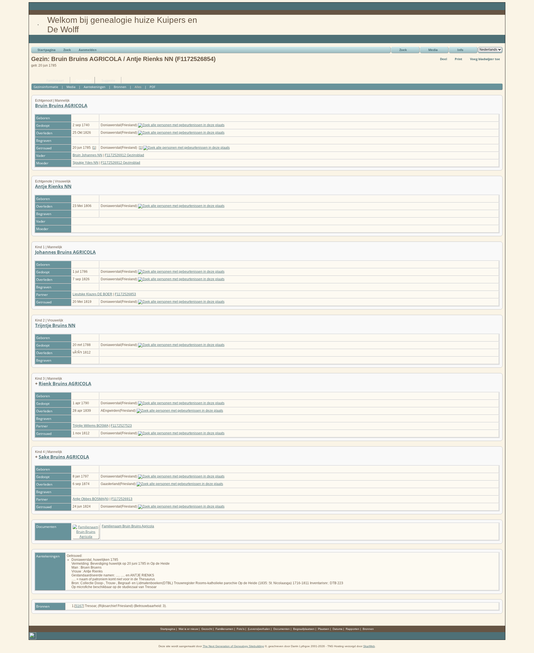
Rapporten (352, 628)
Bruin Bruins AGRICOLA (61, 106)
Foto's (240, 628)
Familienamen (224, 628)
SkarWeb (369, 646)
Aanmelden (88, 50)
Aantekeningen (94, 87)
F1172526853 (125, 294)
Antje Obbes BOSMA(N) (91, 499)
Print (458, 59)
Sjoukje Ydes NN (85, 163)
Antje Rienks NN (53, 186)
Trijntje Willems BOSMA (90, 426)
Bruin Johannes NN (87, 155)
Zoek (67, 50)
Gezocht (206, 628)
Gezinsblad (84, 80)
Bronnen (120, 87)
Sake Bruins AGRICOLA (64, 457)
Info (460, 50)
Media (433, 50)
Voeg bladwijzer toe (485, 59)
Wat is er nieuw (188, 628)
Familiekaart (55, 80)
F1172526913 (121, 499)
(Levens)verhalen (259, 628)
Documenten (281, 628)
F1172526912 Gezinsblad (124, 155)
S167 (79, 606)
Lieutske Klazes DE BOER (92, 294)
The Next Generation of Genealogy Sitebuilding (233, 646)
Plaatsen (323, 628)
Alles (138, 87)
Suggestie (108, 80)
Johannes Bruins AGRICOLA (65, 252)
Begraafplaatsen (304, 628)
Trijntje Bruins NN (55, 325)
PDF (152, 87)
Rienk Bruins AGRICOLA (65, 384)
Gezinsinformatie (46, 87)
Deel (443, 59)
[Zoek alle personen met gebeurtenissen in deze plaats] (181, 125)
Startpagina (47, 50)
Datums (337, 628)
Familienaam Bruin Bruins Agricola (128, 526)
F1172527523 (121, 426)
